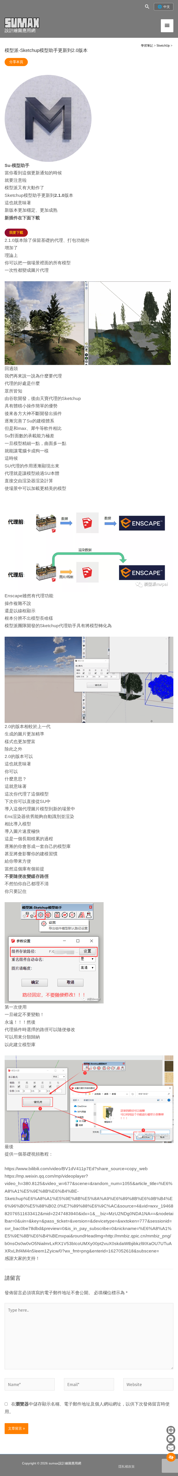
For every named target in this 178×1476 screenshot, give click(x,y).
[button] (147, 7)
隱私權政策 (126, 1466)
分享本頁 (16, 62)
